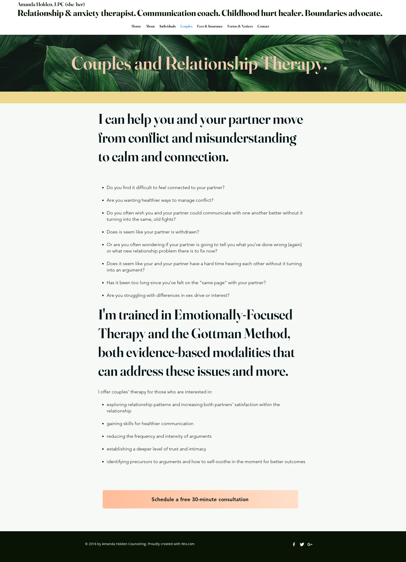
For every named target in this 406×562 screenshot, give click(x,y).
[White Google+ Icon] (309, 544)
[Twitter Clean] (301, 544)
